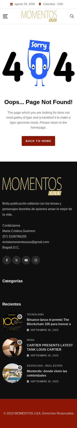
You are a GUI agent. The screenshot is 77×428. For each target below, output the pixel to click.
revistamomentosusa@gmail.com (25, 242)
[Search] (72, 16)
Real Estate (54, 365)
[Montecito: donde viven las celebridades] (12, 373)
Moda (31, 340)
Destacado (35, 365)
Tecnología (35, 314)
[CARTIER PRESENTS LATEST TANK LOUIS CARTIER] (12, 348)
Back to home (38, 141)
